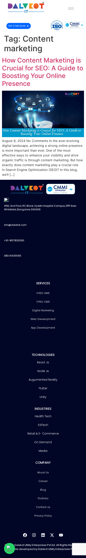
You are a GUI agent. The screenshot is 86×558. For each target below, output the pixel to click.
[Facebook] (25, 535)
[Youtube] (61, 535)
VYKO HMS (43, 293)
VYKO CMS (43, 302)
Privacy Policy (43, 516)
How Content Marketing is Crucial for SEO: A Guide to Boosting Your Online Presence (42, 71)
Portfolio (43, 498)
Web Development (43, 319)
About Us (43, 472)
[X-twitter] (52, 535)
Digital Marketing (43, 310)
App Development (43, 328)
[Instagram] (34, 535)
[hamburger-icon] (70, 8)
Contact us (43, 507)
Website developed (21, 549)
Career (43, 481)
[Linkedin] (43, 535)
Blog (43, 490)
